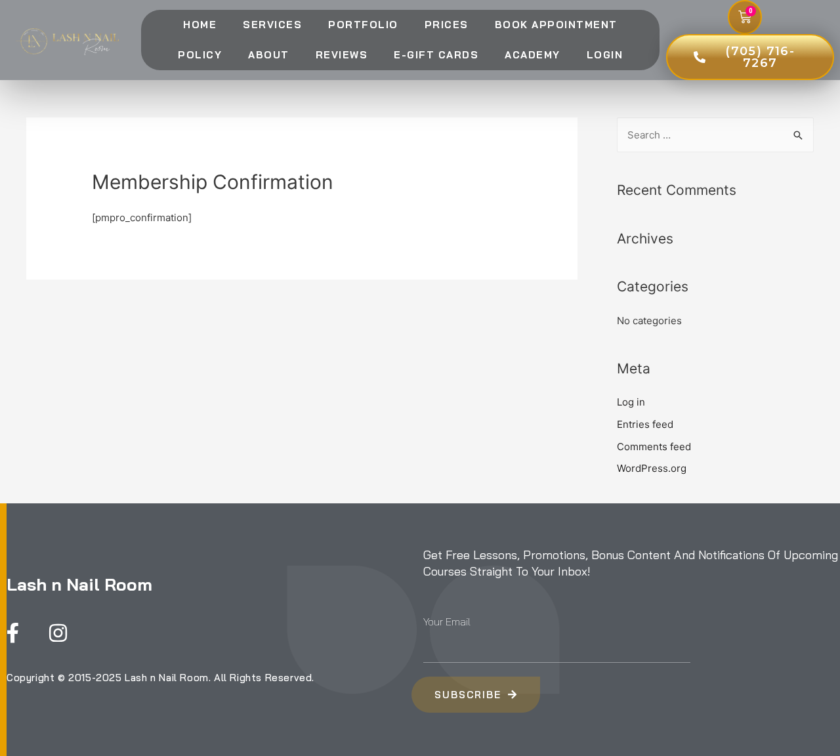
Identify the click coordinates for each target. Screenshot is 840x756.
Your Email (447, 621)
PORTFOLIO (363, 24)
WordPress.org (651, 468)
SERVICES (272, 24)
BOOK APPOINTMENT (556, 24)
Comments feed (654, 446)
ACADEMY (532, 55)
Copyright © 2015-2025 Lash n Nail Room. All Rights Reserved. (160, 677)
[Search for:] (715, 135)
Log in (631, 402)
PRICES (447, 24)
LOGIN (605, 55)
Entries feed (645, 424)
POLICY (200, 55)
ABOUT (268, 55)
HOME (200, 24)
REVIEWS (342, 55)
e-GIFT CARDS (436, 55)
